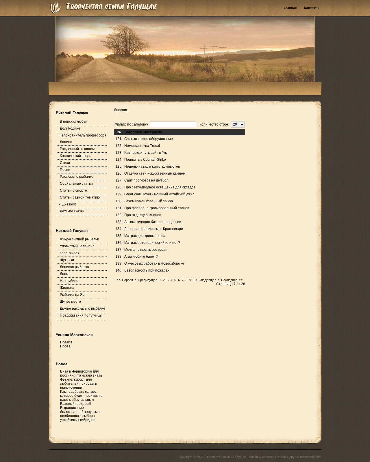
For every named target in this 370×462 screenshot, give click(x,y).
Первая (127, 280)
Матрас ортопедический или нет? (152, 243)
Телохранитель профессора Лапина (83, 138)
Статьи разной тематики (80, 197)
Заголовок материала (143, 132)
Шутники (67, 260)
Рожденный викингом (77, 149)
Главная (290, 8)
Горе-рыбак (69, 253)
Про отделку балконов (142, 215)
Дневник (69, 204)
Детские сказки (72, 211)
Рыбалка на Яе (72, 295)
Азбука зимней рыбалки (79, 239)
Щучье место (70, 302)
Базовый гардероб (75, 404)
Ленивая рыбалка (74, 267)
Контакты (311, 8)
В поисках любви (73, 121)
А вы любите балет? (141, 257)
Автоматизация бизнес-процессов (152, 222)
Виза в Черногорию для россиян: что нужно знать (81, 373)
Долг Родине (70, 128)
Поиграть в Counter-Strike (145, 160)
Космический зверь (75, 156)
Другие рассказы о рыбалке (82, 308)
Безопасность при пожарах (146, 270)
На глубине (69, 281)
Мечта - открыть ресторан (145, 250)
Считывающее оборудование (148, 139)
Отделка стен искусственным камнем (154, 173)
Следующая (207, 280)
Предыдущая (147, 280)
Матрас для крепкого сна (144, 236)
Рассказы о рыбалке (76, 177)
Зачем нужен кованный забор (148, 201)
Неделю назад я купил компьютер (152, 166)
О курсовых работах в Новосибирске (154, 263)
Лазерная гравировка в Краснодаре (153, 229)
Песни (65, 170)
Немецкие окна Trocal (142, 146)
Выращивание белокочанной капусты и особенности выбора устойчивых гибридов (80, 414)
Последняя (229, 280)
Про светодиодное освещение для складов (159, 187)
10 (195, 280)
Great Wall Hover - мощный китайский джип (159, 194)
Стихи (65, 163)
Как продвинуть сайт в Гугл (146, 153)
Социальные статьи (76, 184)
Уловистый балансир (77, 246)
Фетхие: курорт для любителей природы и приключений (78, 383)
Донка (65, 274)
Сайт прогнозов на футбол (146, 180)
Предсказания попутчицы (81, 315)
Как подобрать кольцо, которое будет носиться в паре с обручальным (81, 396)
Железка (67, 288)
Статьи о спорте (73, 190)
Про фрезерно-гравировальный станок (156, 208)
